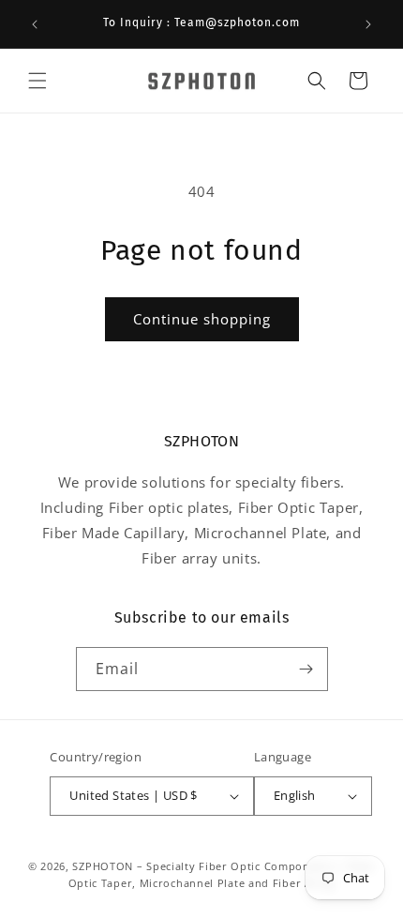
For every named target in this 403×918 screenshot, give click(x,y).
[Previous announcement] (34, 24)
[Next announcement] (368, 24)
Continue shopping (202, 318)
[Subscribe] (306, 669)
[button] (37, 80)
